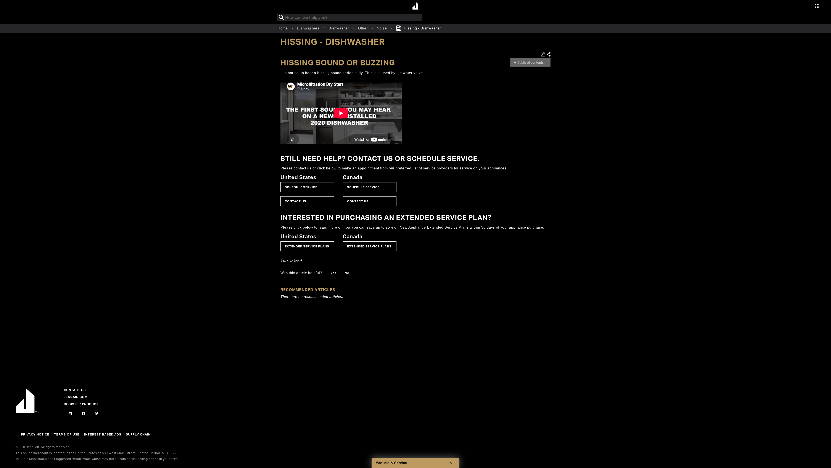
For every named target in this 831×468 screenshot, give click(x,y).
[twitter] (97, 413)
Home (283, 28)
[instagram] (70, 413)
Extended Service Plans (307, 246)
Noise (382, 28)
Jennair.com (75, 397)
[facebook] (83, 413)
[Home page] (416, 6)
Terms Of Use (66, 434)
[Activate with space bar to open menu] (817, 6)
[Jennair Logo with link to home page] (27, 412)
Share (548, 54)
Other (363, 28)
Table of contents (531, 62)
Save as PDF (542, 54)
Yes (333, 273)
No (347, 273)
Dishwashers (308, 28)
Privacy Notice (35, 434)
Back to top (289, 260)
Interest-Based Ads (102, 434)
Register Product (81, 404)
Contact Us (295, 201)
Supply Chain (138, 434)
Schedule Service (301, 187)
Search (281, 17)
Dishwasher (339, 28)
